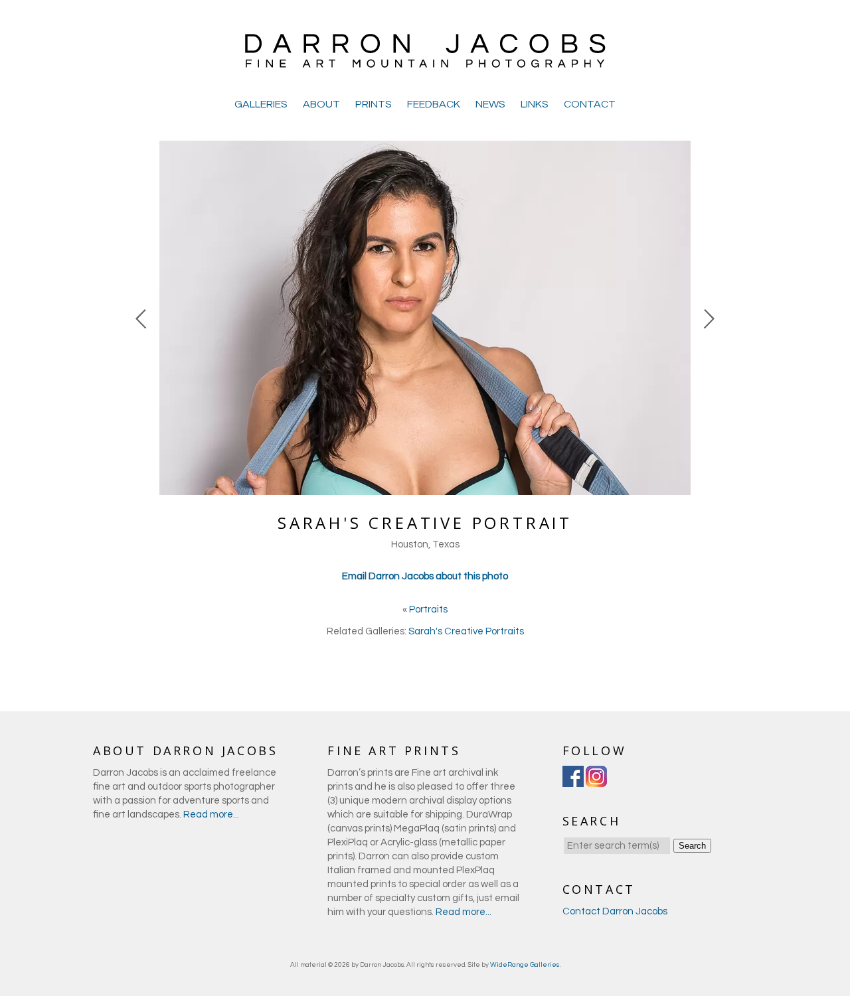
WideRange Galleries (525, 964)
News (490, 104)
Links (535, 104)
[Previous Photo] (142, 394)
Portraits (428, 609)
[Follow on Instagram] (596, 780)
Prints (373, 104)
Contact (590, 104)
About (321, 104)
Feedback (433, 104)
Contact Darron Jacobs (614, 911)
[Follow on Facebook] (573, 780)
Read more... (211, 814)
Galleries (261, 104)
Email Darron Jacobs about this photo (425, 576)
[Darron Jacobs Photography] (425, 66)
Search (692, 846)
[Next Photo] (707, 394)
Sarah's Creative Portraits (466, 631)
